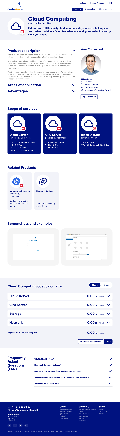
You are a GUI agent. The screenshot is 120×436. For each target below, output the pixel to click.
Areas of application (24, 85)
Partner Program (97, 3)
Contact (101, 413)
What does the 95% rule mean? (47, 383)
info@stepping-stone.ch (25, 410)
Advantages (18, 91)
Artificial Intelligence (66, 409)
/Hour (106, 285)
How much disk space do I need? (47, 365)
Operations (82, 420)
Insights (83, 3)
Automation (82, 415)
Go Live (81, 418)
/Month (95, 285)
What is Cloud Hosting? (44, 359)
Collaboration (64, 418)
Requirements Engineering (87, 408)
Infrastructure (103, 411)
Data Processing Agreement (69, 431)
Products (77, 9)
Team (100, 408)
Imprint (32, 431)
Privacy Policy (55, 431)
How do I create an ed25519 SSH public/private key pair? (57, 371)
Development (64, 413)
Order (108, 342)
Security (62, 416)
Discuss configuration (92, 342)
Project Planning (84, 413)
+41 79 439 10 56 (91, 84)
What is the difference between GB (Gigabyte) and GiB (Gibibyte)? (61, 377)
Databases (63, 415)
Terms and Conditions (42, 431)
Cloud (62, 408)
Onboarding (90, 9)
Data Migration (83, 416)
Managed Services (66, 411)
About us (102, 9)
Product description (24, 51)
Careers (101, 409)
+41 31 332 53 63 (91, 87)
